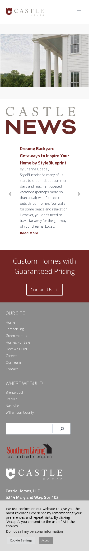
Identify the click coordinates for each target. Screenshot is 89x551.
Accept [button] (46, 540)
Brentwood (14, 392)
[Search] (62, 428)
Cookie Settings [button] (21, 540)
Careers (12, 355)
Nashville (12, 405)
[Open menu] (79, 11)
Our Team (13, 362)
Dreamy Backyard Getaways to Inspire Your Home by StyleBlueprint (44, 155)
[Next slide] (78, 194)
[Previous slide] (10, 194)
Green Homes (16, 335)
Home (10, 322)
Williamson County (20, 412)
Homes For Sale (18, 342)
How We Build (16, 349)
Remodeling (15, 329)
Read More (30, 233)
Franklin (11, 399)
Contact (12, 369)
